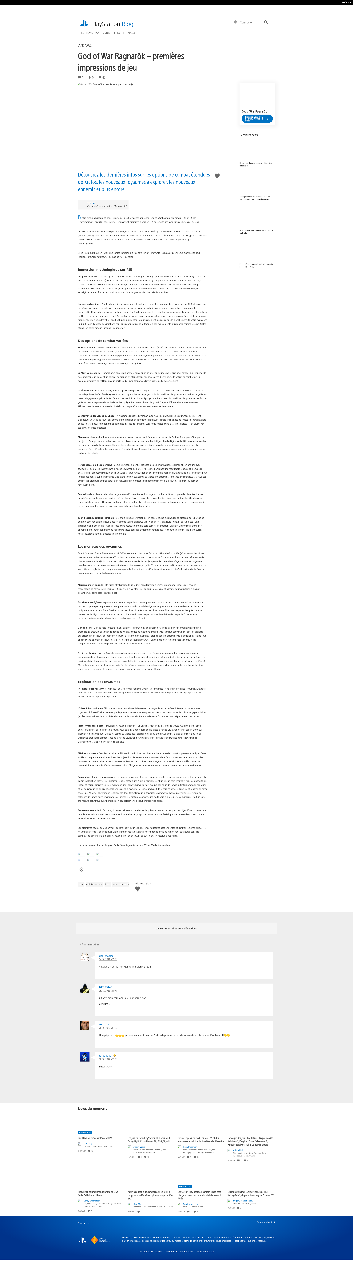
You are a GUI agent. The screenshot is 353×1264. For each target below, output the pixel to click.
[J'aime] (89, 1151)
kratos (107, 884)
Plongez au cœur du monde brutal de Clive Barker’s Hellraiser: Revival (98, 1193)
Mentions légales (205, 1251)
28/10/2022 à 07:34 (108, 1027)
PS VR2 (89, 32)
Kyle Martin (138, 1204)
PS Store (106, 32)
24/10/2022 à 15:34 (108, 959)
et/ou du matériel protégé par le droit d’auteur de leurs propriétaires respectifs (205, 1240)
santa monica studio (121, 884)
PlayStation (112, 23)
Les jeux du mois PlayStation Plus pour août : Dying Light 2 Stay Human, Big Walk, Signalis (149, 1139)
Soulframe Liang (190, 1204)
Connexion (246, 22)
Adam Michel (139, 1146)
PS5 (82, 32)
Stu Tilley (88, 1143)
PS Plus (116, 32)
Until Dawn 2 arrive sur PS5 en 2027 (95, 1138)
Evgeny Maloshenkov (243, 1200)
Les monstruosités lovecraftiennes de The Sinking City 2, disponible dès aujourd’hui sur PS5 (251, 1193)
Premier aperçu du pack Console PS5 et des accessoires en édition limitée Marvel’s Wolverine (201, 1139)
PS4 (97, 32)
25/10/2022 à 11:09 (108, 990)
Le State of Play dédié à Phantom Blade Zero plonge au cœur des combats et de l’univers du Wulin (200, 1195)
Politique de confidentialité (179, 1251)
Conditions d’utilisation (150, 1251)
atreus (81, 884)
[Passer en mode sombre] (235, 22)
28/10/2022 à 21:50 (108, 1059)
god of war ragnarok (94, 884)
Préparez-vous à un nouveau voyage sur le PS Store (256, 119)
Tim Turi (91, 203)
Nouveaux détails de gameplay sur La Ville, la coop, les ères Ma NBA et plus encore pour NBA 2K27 (150, 1195)
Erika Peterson (190, 1146)
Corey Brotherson (92, 1200)
